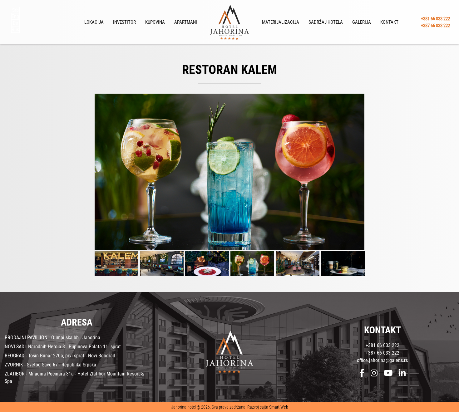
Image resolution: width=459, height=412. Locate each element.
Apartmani (185, 22)
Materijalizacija (280, 22)
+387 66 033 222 (435, 25)
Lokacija (94, 22)
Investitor (124, 22)
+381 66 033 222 (435, 18)
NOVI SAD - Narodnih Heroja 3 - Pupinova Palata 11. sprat (63, 347)
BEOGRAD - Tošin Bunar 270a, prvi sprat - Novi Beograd (60, 356)
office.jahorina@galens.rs (382, 360)
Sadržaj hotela (325, 22)
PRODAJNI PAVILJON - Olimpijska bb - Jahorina (52, 338)
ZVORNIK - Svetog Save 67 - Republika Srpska (50, 365)
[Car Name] (229, 172)
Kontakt (389, 22)
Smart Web (278, 407)
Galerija (361, 22)
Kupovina (155, 22)
